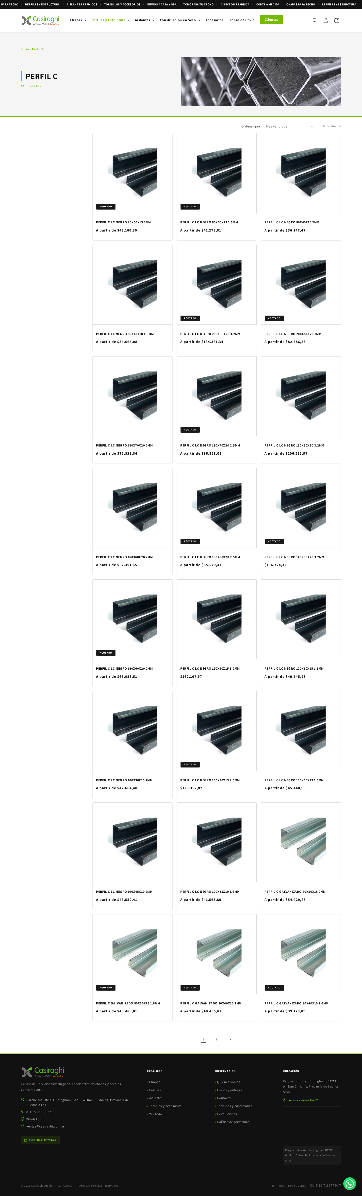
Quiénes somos (228, 1082)
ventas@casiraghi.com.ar (45, 1126)
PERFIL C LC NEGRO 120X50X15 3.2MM (210, 668)
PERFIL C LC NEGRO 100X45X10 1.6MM (210, 892)
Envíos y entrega (229, 1090)
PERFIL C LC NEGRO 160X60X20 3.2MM (294, 445)
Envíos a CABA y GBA (162, 4)
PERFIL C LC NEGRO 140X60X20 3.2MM (294, 557)
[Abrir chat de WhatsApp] (349, 1183)
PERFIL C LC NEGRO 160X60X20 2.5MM (210, 557)
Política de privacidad (233, 1122)
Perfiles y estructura (42, 4)
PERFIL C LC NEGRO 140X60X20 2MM (124, 668)
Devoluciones (227, 1114)
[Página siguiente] (230, 1039)
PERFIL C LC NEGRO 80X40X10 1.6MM (125, 334)
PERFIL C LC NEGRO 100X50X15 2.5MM (210, 780)
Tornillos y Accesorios (165, 1106)
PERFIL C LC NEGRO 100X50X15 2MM (124, 780)
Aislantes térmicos (81, 4)
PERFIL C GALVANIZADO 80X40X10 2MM (211, 1003)
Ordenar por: (251, 126)
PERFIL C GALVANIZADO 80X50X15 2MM (295, 892)
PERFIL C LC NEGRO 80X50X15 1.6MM (209, 222)
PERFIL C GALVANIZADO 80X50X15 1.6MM (128, 1003)
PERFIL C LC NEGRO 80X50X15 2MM (123, 222)
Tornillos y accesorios (122, 4)
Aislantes (156, 1098)
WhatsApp (33, 1119)
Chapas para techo (300, 4)
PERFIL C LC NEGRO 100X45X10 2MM (124, 892)
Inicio (25, 49)
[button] (78, 20)
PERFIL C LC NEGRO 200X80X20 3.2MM (210, 334)
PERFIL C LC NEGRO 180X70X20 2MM (124, 445)
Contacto (224, 1098)
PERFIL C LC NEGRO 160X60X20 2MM (124, 557)
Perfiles (155, 1090)
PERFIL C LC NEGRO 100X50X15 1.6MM (294, 780)
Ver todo (155, 1114)
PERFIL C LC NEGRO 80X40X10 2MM (291, 222)
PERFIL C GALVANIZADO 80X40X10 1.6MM (296, 1003)
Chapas (155, 1082)
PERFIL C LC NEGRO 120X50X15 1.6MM (294, 668)
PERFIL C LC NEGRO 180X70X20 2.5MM (210, 445)
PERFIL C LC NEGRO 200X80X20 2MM (293, 334)
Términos (278, 1185)
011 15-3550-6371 (39, 1112)
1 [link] (203, 1039)
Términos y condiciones (234, 1106)
